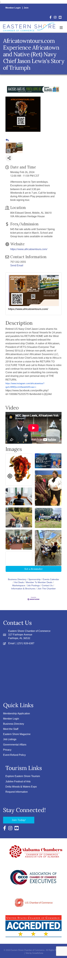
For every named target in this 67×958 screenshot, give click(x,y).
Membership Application (16, 714)
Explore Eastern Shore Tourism (22, 776)
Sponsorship (34, 579)
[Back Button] (7, 140)
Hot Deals (19, 582)
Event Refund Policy (14, 755)
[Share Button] (8, 157)
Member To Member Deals (39, 582)
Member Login (13, 8)
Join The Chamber (46, 589)
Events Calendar (51, 579)
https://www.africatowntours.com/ (28, 249)
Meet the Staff (10, 729)
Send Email (16, 265)
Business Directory (17, 579)
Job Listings (9, 739)
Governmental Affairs (14, 745)
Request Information (16, 792)
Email (11, 643)
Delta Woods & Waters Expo (21, 787)
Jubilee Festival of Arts (18, 782)
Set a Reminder (33, 568)
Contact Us (47, 585)
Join (26, 8)
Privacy (7, 750)
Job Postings (33, 585)
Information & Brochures (23, 589)
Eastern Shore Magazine (17, 734)
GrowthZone (37, 953)
